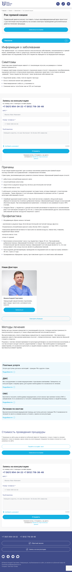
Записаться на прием (36, 30)
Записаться (19, 310)
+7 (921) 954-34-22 (13, 106)
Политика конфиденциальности (11, 564)
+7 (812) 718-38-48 (34, 106)
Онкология (17, 10)
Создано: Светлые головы (10, 566)
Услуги (10, 10)
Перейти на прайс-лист (36, 446)
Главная (4, 10)
